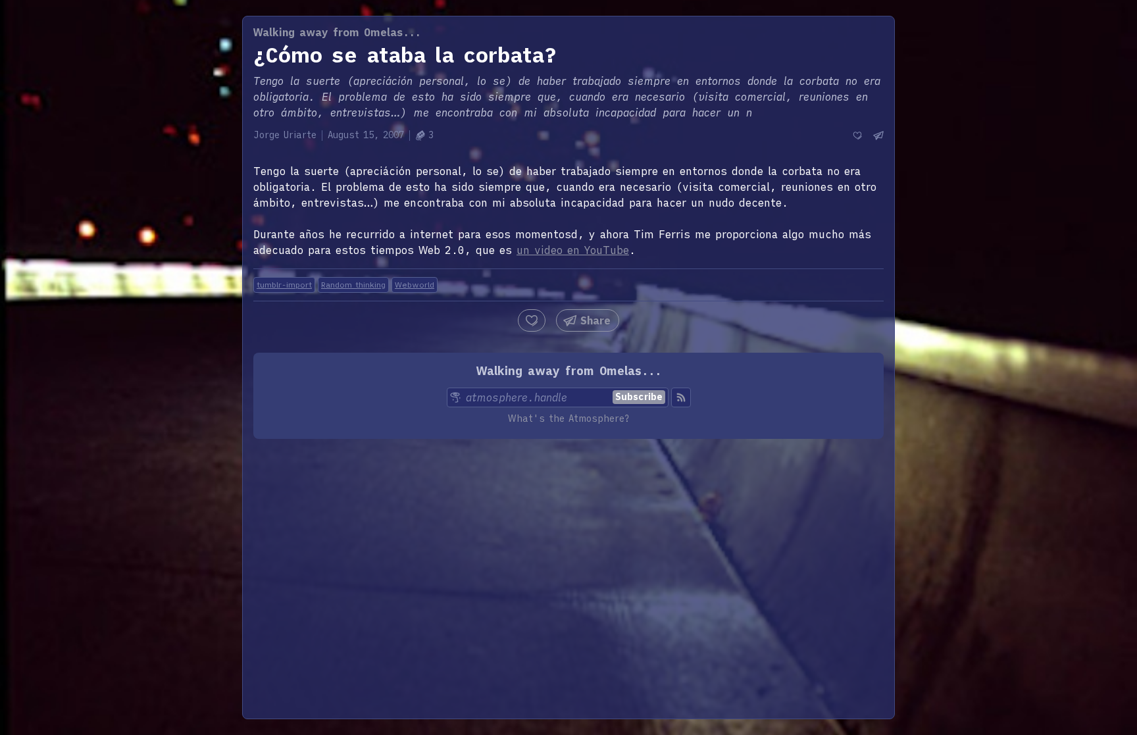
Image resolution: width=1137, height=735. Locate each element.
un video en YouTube (573, 250)
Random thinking (353, 285)
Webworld (414, 285)
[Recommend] (857, 135)
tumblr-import (284, 285)
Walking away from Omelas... (337, 32)
